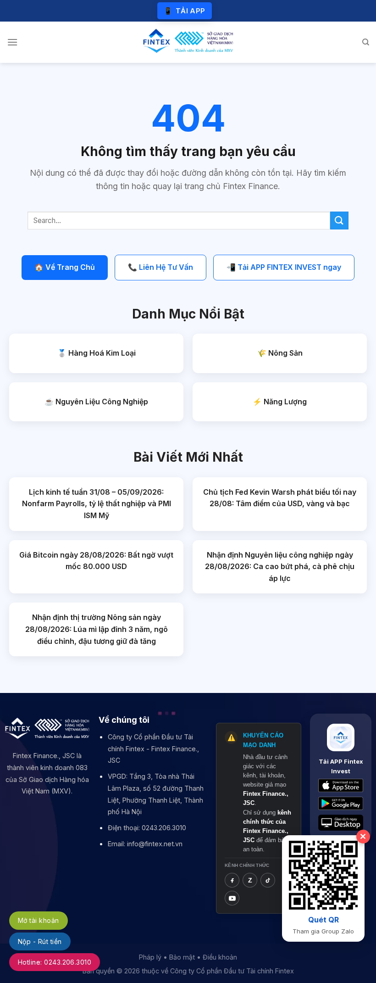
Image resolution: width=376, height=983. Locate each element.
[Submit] (339, 220)
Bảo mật (182, 957)
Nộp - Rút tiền (40, 941)
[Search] (365, 42)
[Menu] (12, 42)
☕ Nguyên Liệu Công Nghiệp (96, 401)
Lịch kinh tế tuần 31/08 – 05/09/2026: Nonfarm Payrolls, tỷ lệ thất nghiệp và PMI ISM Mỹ (96, 503)
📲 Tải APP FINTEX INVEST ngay (284, 267)
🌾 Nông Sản (280, 352)
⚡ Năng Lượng (280, 401)
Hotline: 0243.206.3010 (54, 962)
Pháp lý (150, 957)
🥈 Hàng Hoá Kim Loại (96, 352)
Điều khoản (220, 957)
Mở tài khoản (38, 920)
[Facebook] (232, 880)
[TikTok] (267, 880)
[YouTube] (232, 898)
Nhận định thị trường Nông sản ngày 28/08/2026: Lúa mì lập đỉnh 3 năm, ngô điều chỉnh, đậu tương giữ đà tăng (96, 629)
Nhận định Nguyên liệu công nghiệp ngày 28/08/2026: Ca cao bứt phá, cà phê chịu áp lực (279, 566)
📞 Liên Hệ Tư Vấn (160, 267)
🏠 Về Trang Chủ (64, 267)
